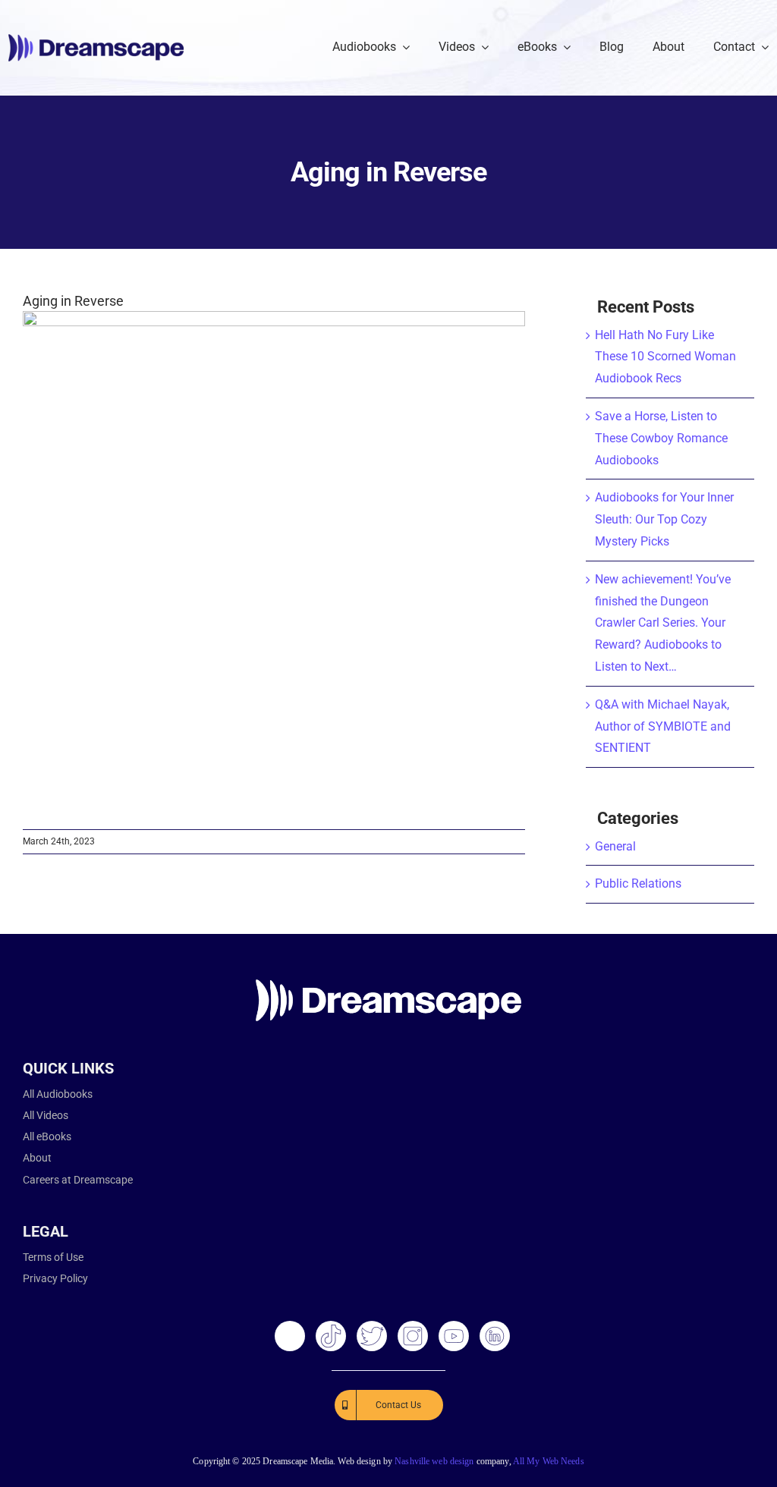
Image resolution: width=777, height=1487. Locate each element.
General (615, 846)
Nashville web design (434, 1461)
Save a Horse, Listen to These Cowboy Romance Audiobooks (661, 438)
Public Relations (638, 883)
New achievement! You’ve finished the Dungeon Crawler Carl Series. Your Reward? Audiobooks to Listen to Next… (663, 623)
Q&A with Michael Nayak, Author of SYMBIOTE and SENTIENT (663, 726)
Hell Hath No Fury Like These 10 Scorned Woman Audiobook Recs (665, 357)
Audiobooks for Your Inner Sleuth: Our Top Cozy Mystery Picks (664, 519)
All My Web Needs (548, 1461)
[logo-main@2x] (96, 40)
